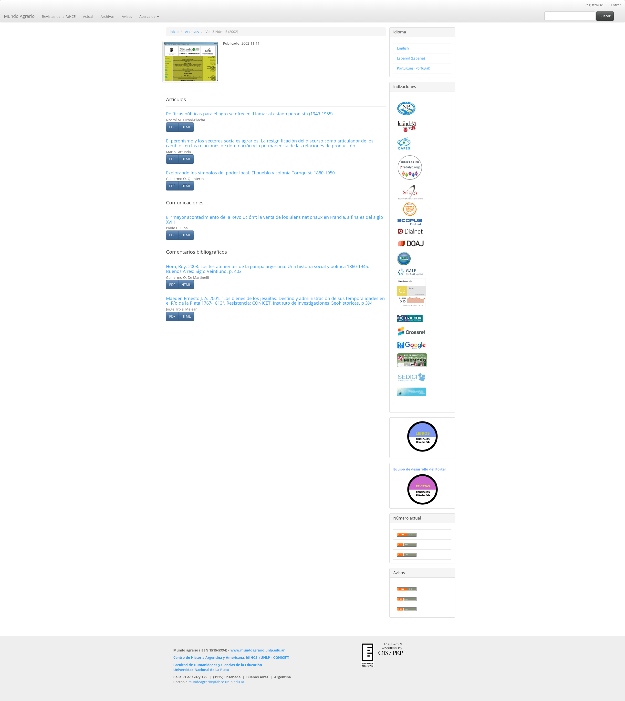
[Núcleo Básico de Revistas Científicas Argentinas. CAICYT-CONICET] (406, 107)
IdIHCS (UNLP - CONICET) (267, 657)
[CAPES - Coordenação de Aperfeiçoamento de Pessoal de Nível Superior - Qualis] (404, 143)
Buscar (605, 16)
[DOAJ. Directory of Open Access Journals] (411, 242)
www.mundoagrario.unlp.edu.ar (257, 650)
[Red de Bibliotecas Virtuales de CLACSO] (412, 359)
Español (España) (411, 58)
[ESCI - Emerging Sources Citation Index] (410, 208)
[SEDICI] (411, 376)
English (403, 48)
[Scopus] (410, 222)
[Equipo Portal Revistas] (422, 489)
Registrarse (593, 5)
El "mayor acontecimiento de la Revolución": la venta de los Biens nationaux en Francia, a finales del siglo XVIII (274, 219)
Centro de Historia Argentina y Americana (208, 657)
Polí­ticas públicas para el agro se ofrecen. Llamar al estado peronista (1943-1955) (249, 114)
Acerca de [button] (147, 16)
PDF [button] (172, 127)
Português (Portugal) (413, 68)
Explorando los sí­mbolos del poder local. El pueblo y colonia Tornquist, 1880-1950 (250, 173)
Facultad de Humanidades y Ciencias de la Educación (217, 664)
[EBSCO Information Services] (404, 258)
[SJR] (411, 292)
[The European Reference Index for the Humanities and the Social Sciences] (410, 318)
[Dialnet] (410, 231)
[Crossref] (411, 331)
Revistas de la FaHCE (59, 16)
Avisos (127, 16)
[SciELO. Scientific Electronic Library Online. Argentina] (410, 192)
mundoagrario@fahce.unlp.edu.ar (216, 682)
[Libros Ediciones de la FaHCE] (422, 436)
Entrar (616, 5)
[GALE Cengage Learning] (410, 271)
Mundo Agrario (19, 16)
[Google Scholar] (411, 344)
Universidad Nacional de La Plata (201, 669)
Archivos (108, 16)
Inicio (174, 31)
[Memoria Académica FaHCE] (411, 391)
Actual (88, 16)
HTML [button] (186, 127)
